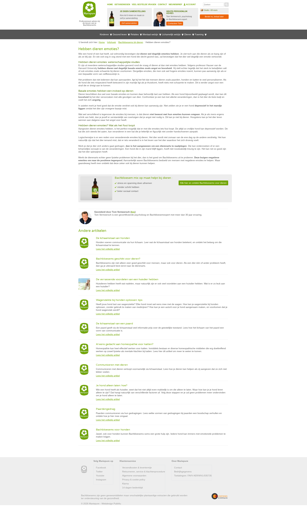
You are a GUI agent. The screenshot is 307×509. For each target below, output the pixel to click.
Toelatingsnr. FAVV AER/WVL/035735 (193, 475)
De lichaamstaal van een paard (114, 323)
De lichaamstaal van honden (113, 238)
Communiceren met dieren (112, 364)
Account (190, 4)
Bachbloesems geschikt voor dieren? (118, 258)
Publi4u (117, 503)
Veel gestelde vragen (144, 4)
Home (110, 4)
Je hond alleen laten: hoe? (111, 385)
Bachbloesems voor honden (113, 429)
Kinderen (105, 34)
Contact (162, 4)
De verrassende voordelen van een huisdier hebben (127, 279)
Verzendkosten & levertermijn (137, 467)
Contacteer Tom (175, 23)
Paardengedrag (105, 409)
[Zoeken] (226, 4)
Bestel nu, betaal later (214, 17)
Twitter (99, 471)
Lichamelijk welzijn (171, 34)
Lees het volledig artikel (108, 249)
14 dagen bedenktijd (132, 487)
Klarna (125, 483)
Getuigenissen (122, 4)
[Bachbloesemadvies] (84, 469)
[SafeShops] (219, 496)
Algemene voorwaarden (134, 475)
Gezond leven (120, 34)
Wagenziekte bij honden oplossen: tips (119, 300)
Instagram (101, 479)
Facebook (101, 467)
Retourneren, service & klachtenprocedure (143, 471)
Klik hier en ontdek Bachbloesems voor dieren (203, 183)
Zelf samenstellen (129, 23)
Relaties (135, 34)
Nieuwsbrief (175, 4)
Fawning (199, 34)
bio (133, 212)
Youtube (100, 475)
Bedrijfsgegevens (183, 471)
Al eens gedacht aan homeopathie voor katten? (124, 344)
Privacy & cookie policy (133, 479)
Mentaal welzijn (151, 34)
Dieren (188, 34)
